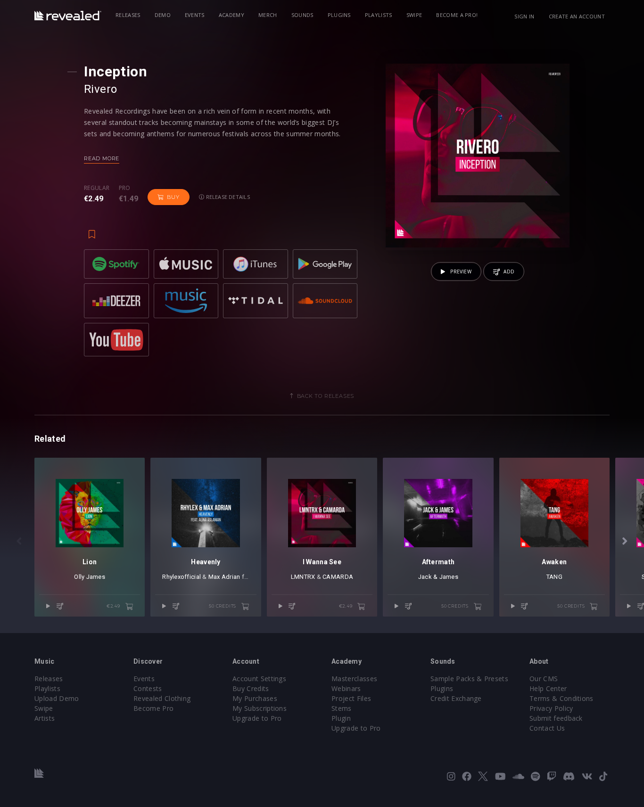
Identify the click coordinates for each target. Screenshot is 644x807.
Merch (267, 14)
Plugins (339, 14)
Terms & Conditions (561, 698)
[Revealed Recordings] (67, 15)
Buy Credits (250, 688)
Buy (173, 197)
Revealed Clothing (161, 698)
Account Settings (259, 678)
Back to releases (326, 396)
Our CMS (543, 678)
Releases (128, 14)
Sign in (524, 16)
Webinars (346, 688)
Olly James (89, 576)
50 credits (223, 606)
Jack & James (438, 576)
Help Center (548, 688)
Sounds (302, 14)
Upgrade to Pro (256, 718)
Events (195, 14)
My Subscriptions (259, 708)
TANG (554, 576)
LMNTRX (303, 576)
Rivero (100, 89)
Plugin (341, 718)
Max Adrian (224, 576)
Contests (147, 688)
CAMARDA (337, 576)
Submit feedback (556, 718)
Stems (341, 708)
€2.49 (114, 606)
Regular (96, 188)
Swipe (414, 14)
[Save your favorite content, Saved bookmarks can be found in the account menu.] (92, 230)
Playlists (378, 14)
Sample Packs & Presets (469, 678)
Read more (101, 158)
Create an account (577, 16)
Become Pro (153, 708)
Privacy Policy (551, 708)
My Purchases (254, 698)
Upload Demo (56, 698)
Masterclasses (354, 678)
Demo (163, 14)
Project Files (351, 698)
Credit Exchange (456, 698)
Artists (44, 718)
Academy (231, 14)
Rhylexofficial (181, 576)
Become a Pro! (457, 14)
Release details (227, 196)
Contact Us (547, 728)
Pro (125, 188)
